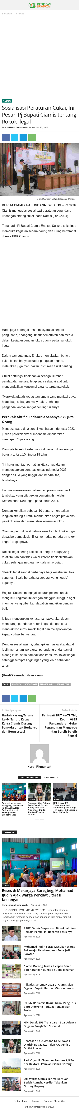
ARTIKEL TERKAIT (29, 777)
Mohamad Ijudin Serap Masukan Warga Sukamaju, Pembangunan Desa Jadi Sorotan (49, 950)
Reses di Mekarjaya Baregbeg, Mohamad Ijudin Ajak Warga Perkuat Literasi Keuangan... (37, 895)
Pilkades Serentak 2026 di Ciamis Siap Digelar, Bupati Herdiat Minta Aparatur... (50, 986)
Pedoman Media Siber (55, 1100)
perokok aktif (46, 684)
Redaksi (35, 1100)
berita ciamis (31, 684)
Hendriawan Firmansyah (15, 904)
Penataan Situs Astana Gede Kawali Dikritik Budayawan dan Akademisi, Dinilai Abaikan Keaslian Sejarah (39, 808)
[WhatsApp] (32, 137)
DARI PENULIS (51, 777)
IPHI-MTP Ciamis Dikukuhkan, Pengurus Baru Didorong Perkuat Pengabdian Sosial (50, 1006)
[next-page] (42, 821)
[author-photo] (39, 753)
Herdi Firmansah (18, 127)
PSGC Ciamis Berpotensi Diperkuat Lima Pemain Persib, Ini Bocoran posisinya (50, 930)
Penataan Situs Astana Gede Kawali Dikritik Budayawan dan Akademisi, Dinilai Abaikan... (47, 1044)
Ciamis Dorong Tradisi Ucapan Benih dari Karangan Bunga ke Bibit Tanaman (49, 968)
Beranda (7, 13)
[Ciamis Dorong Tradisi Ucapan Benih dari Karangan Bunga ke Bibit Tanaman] (11, 971)
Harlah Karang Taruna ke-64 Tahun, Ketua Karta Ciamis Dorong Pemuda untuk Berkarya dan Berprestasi (19, 723)
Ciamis (7, 100)
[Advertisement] (39, 57)
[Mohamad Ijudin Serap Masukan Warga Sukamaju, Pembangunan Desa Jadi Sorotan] (11, 952)
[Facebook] (6, 137)
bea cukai (16, 684)
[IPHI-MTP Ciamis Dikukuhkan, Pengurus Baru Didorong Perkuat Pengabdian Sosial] (11, 1008)
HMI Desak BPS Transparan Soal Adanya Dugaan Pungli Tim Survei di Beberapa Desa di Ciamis (65, 807)
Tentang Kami (20, 1100)
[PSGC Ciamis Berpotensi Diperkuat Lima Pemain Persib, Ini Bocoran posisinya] (11, 933)
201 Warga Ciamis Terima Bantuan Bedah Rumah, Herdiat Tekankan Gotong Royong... (46, 1082)
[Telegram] (23, 137)
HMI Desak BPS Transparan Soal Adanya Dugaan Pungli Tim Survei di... (50, 1024)
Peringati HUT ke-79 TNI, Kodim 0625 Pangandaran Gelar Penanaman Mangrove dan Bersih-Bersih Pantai (59, 725)
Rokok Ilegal (63, 684)
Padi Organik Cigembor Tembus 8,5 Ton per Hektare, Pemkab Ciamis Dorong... (50, 1062)
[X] (14, 137)
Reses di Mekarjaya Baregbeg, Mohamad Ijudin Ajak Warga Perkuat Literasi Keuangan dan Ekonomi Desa (12, 809)
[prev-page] (37, 821)
